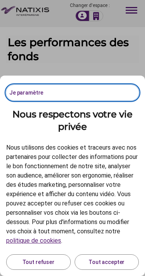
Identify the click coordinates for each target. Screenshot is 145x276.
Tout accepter (107, 262)
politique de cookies (33, 240)
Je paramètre (26, 93)
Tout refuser (38, 262)
